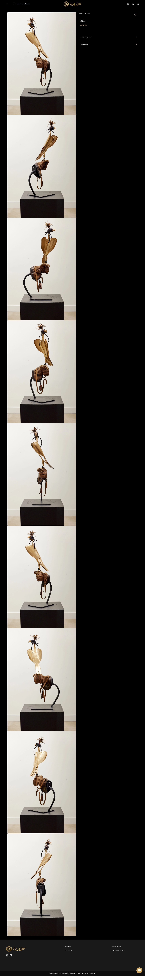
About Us (68, 946)
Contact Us (68, 950)
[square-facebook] (11, 955)
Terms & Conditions (118, 950)
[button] (128, 4)
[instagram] (7, 955)
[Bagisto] (72, 4)
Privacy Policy (116, 946)
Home (81, 13)
